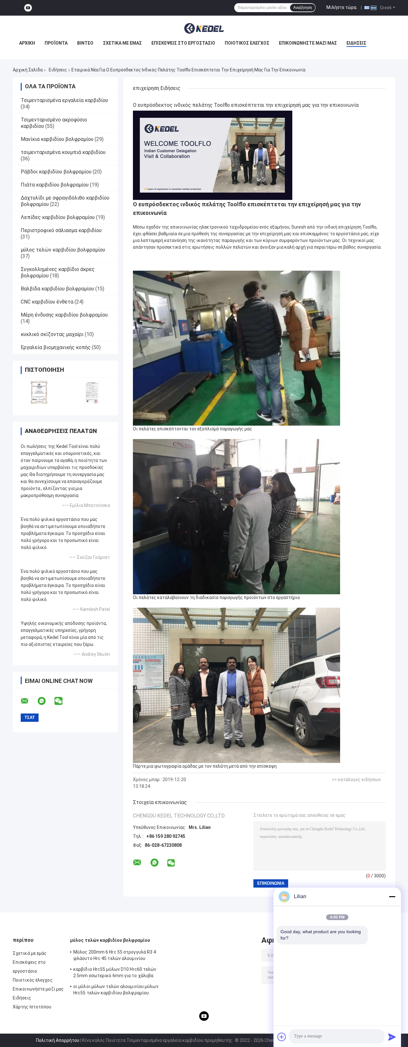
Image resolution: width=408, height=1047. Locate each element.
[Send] (392, 1037)
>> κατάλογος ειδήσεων (356, 779)
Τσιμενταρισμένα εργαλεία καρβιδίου (64, 100)
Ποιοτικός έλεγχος (247, 43)
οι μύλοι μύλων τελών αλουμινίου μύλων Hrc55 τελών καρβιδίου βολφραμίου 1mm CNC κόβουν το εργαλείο (115, 990)
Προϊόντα (56, 43)
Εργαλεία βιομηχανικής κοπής (56, 347)
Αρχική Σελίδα (28, 69)
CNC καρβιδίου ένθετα (47, 302)
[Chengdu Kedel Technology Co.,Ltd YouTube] (28, 8)
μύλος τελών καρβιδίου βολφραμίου (63, 250)
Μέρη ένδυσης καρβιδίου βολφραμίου (64, 315)
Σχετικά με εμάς (122, 43)
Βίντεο (85, 43)
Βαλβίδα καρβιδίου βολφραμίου (57, 289)
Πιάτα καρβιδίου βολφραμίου (55, 185)
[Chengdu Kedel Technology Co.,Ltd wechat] (62, 701)
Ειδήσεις (356, 43)
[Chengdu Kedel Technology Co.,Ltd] (204, 28)
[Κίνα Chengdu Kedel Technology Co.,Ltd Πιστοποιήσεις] (39, 392)
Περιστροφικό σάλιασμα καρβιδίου (61, 230)
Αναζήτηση (302, 7)
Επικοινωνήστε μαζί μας (308, 43)
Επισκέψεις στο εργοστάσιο (183, 43)
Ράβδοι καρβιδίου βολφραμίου (56, 172)
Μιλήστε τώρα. (341, 7)
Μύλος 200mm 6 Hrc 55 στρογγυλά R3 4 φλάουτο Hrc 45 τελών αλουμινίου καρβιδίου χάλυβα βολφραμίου (114, 956)
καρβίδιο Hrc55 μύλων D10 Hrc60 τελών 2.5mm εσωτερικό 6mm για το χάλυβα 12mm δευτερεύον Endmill (115, 973)
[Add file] (281, 1037)
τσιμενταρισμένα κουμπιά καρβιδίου (63, 152)
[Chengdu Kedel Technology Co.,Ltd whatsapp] (46, 701)
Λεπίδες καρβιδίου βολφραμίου (58, 217)
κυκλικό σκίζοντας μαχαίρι (52, 334)
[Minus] (392, 896)
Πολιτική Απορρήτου (57, 1040)
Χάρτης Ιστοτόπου (32, 1006)
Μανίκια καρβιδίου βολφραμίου (57, 139)
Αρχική (27, 43)
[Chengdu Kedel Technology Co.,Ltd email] (29, 701)
